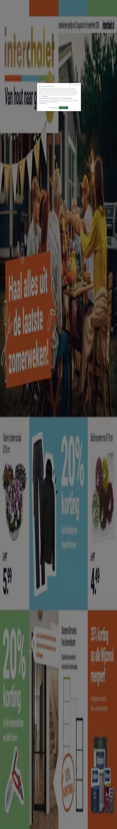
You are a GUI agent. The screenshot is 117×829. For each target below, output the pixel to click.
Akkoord (63, 107)
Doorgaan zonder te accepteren (74, 84)
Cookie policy (45, 96)
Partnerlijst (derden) (43, 103)
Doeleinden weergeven (53, 107)
